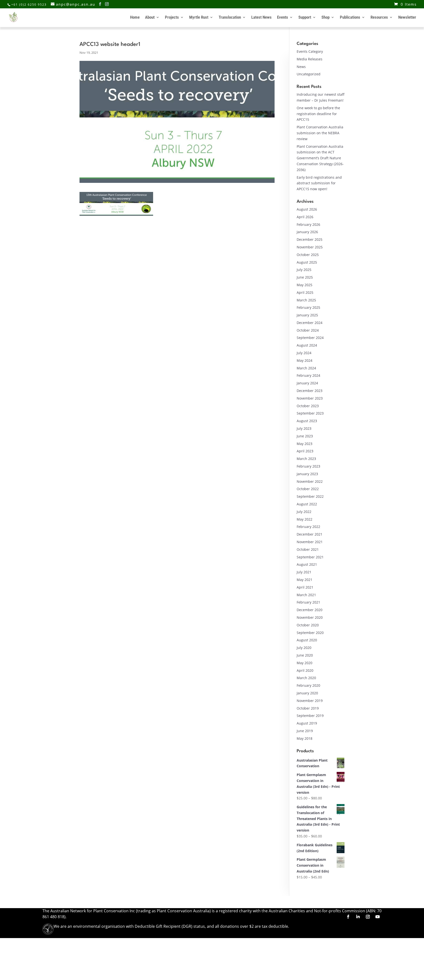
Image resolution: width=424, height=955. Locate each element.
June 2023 (305, 436)
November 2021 (310, 541)
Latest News (261, 17)
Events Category (310, 51)
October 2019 (308, 708)
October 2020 (308, 625)
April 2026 (305, 217)
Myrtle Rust (198, 17)
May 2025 (304, 284)
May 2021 (304, 579)
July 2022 (304, 511)
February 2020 (308, 685)
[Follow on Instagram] (368, 917)
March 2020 (306, 677)
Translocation (230, 17)
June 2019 (305, 730)
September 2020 (310, 632)
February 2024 (308, 375)
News (301, 66)
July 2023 (304, 428)
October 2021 (308, 549)
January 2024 (307, 383)
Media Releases (309, 59)
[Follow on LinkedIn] (358, 917)
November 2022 (310, 481)
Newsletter (407, 17)
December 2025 (309, 239)
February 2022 (308, 526)
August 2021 (307, 564)
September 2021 (310, 557)
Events (282, 17)
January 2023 (307, 473)
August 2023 (307, 420)
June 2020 (305, 655)
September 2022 (310, 496)
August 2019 (307, 723)
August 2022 (307, 504)
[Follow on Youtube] (378, 917)
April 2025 (305, 292)
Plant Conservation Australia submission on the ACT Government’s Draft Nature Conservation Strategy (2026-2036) (320, 158)
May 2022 (304, 519)
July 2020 (304, 647)
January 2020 (307, 693)
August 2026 (307, 209)
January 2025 (307, 315)
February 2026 (308, 224)
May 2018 (304, 738)
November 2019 (310, 700)
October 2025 (308, 254)
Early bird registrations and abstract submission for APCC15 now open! (319, 183)
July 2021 (304, 572)
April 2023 (305, 451)
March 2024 (306, 368)
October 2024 (308, 330)
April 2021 (305, 587)
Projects (172, 17)
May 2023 (304, 443)
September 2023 (310, 413)
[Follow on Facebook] (348, 917)
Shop (325, 17)
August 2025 (307, 262)
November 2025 (310, 247)
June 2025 (305, 277)
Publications (350, 17)
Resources (379, 17)
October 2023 (308, 406)
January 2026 (307, 231)
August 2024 (307, 345)
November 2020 (310, 617)
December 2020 (309, 609)
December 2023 (309, 390)
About (150, 17)
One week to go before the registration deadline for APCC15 (318, 114)
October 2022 (308, 488)
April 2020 (305, 670)
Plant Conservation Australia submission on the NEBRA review (320, 133)
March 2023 (306, 458)
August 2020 (307, 640)
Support (304, 17)
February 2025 (308, 307)
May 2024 (304, 360)
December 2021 (309, 534)
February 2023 (308, 466)
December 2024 (309, 322)
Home (135, 17)
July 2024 (304, 352)
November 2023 (310, 398)
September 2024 (310, 337)
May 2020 (304, 662)
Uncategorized (308, 74)
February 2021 (308, 602)
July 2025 (304, 269)
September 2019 (310, 715)
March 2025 (306, 300)
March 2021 (306, 594)
